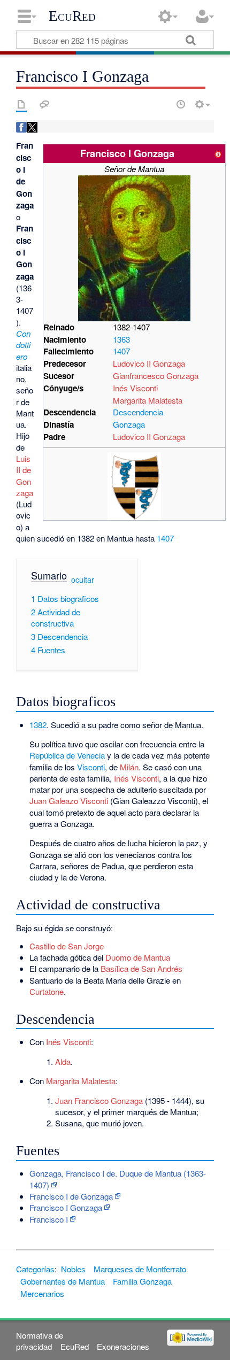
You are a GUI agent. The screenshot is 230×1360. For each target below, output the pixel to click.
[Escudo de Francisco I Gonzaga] (134, 485)
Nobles (73, 1268)
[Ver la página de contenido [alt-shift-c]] (21, 104)
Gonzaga (129, 424)
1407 (121, 351)
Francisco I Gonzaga (65, 1207)
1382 (38, 724)
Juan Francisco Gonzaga (99, 1100)
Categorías (35, 1268)
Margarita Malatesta (147, 400)
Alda (63, 1061)
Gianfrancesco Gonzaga (155, 375)
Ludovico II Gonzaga (149, 363)
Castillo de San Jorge (66, 946)
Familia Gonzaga (142, 1281)
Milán (129, 766)
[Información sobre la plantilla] (218, 153)
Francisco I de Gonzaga (71, 1196)
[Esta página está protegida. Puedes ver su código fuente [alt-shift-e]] (162, 104)
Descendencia (138, 412)
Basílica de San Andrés (141, 968)
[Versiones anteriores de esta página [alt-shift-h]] (180, 104)
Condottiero (23, 345)
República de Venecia (67, 755)
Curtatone (46, 991)
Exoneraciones (123, 1346)
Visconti (91, 766)
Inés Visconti (135, 387)
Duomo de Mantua (137, 957)
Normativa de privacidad (39, 1341)
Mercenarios (42, 1293)
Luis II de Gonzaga (24, 475)
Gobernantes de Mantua (62, 1281)
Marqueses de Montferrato (140, 1268)
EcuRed (72, 16)
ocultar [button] (82, 579)
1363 (121, 339)
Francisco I (48, 1219)
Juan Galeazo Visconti (68, 800)
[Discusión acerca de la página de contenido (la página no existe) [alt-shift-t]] (44, 104)
